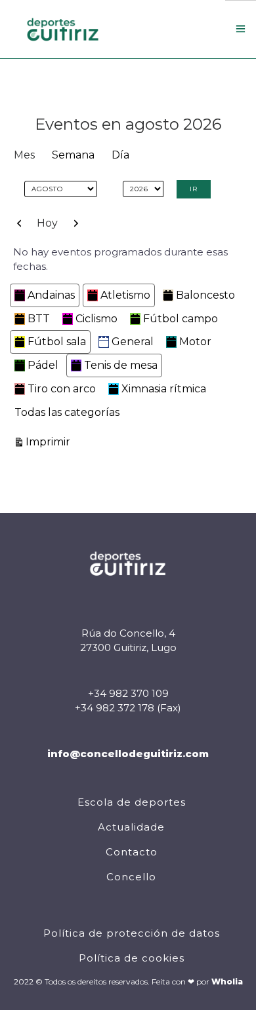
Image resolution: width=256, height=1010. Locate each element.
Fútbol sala (57, 341)
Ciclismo (96, 318)
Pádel (43, 365)
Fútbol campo (180, 318)
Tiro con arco (62, 389)
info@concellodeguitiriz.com (128, 753)
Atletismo (125, 295)
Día (120, 155)
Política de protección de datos (131, 933)
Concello (131, 876)
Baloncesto (205, 295)
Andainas (51, 295)
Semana (73, 155)
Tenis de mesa (121, 365)
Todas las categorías (66, 412)
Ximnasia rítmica (163, 389)
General (133, 341)
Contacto (132, 852)
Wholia (227, 981)
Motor (195, 341)
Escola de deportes (131, 802)
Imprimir (50, 441)
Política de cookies (131, 958)
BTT (39, 318)
